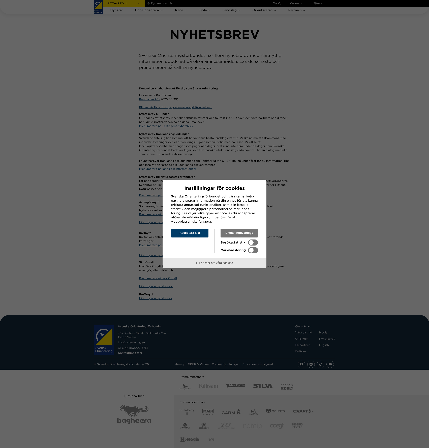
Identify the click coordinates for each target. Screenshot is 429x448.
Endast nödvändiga (239, 232)
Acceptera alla (189, 232)
